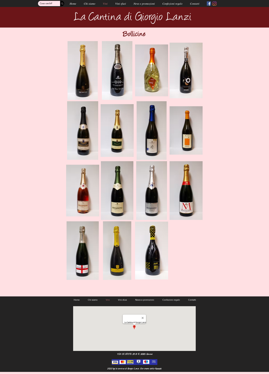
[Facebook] (209, 3)
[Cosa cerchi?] (62, 3)
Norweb (158, 368)
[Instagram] (214, 3)
